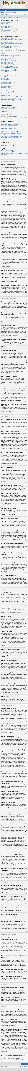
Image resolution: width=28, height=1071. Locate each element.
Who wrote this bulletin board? (7, 150)
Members (6, 10)
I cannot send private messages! (8, 107)
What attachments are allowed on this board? (10, 144)
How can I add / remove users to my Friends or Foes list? (13, 117)
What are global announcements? (8, 82)
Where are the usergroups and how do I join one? (11, 96)
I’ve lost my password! (6, 30)
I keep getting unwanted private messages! (10, 108)
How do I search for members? (7, 127)
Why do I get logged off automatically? (9, 31)
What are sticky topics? (6, 84)
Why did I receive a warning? (7, 66)
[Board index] (14, 4)
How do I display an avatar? (7, 47)
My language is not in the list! (7, 44)
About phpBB (17, 1015)
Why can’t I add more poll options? (8, 60)
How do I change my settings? (7, 38)
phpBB (3, 358)
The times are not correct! (6, 42)
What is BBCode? (4, 76)
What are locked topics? (6, 86)
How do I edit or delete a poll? (7, 62)
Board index (4, 1066)
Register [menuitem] (27, 10)
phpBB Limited (11, 1012)
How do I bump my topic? (6, 71)
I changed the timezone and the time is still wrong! (12, 43)
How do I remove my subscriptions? (8, 138)
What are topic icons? (5, 87)
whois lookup (15, 1036)
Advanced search (27, 12)
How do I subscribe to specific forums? (9, 137)
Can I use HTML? (4, 78)
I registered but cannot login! (7, 26)
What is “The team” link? (6, 102)
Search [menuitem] (26, 14)
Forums (3, 10)
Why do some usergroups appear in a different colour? (12, 99)
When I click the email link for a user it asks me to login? (13, 50)
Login (2, 12)
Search (25, 12)
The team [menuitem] (23, 1066)
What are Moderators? (5, 94)
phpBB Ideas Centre (8, 1024)
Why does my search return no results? (9, 124)
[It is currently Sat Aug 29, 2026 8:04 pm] (24, 14)
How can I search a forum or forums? (9, 123)
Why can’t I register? (5, 25)
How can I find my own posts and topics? (10, 128)
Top (26, 175)
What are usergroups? (5, 95)
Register (7, 12)
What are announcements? (6, 83)
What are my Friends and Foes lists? (9, 116)
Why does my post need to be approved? (10, 70)
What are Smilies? (5, 79)
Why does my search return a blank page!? (10, 125)
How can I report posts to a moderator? (9, 67)
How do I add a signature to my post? (9, 58)
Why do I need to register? (6, 22)
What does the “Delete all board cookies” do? (10, 33)
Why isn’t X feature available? (7, 151)
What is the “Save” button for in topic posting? (11, 69)
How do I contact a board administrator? (9, 156)
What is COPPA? (4, 23)
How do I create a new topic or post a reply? (10, 55)
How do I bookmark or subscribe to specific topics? (12, 136)
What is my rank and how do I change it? (9, 49)
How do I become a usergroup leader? (9, 98)
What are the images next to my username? (10, 46)
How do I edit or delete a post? (7, 56)
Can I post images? (5, 80)
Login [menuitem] (25, 10)
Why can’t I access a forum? (7, 63)
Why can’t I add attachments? (7, 64)
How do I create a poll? (6, 59)
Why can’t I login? (5, 27)
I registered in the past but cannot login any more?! (12, 29)
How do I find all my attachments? (8, 145)
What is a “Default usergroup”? (7, 100)
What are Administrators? (6, 92)
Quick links (1, 10)
